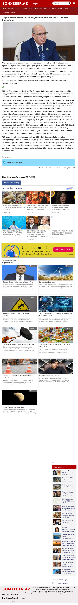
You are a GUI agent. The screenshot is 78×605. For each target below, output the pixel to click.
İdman (54, 8)
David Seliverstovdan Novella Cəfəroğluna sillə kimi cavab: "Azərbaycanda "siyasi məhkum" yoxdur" (64, 508)
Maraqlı (60, 8)
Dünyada (66, 8)
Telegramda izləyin (14, 162)
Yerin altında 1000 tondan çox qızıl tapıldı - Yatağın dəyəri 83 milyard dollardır (63, 479)
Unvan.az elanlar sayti (59, 580)
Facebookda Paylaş (11, 183)
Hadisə (25, 8)
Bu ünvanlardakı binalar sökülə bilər (68, 486)
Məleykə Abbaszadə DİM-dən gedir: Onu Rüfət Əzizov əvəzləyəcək (68, 472)
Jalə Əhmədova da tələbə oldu (68, 521)
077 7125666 (30, 177)
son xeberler (25, 593)
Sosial (4, 8)
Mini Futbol (6, 12)
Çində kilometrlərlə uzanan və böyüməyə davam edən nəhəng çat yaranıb (69, 557)
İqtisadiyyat (11, 8)
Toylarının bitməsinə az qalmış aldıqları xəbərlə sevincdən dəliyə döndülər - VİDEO (64, 494)
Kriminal (31, 8)
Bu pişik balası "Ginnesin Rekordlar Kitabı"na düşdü (68, 571)
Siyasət (18, 8)
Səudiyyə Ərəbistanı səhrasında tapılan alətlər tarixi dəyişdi (68, 543)
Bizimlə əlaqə (7, 598)
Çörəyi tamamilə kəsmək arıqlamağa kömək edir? (68, 515)
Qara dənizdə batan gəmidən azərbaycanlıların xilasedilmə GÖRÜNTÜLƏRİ (64, 536)
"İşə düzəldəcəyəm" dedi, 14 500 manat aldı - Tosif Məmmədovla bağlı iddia (63, 501)
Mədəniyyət (38, 8)
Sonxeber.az (11, 80)
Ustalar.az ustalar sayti (9, 260)
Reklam (13, 12)
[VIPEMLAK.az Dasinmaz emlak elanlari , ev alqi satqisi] (57, 583)
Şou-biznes (47, 8)
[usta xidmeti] (38, 250)
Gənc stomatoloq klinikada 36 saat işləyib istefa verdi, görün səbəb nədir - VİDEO (63, 564)
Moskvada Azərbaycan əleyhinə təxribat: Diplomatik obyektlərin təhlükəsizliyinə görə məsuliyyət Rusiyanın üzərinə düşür (64, 529)
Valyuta (35, 4)
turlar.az (65, 583)
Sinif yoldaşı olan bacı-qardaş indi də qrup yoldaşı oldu (68, 550)
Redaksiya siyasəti (18, 598)
